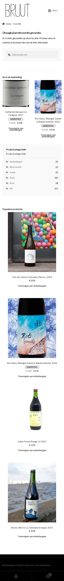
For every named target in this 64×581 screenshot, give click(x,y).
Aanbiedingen (16, 161)
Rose (12, 183)
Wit (11, 188)
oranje (12, 172)
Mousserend (15, 167)
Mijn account (16, 576)
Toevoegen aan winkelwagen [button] (15, 129)
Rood (12, 177)
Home (8, 23)
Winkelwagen (41, 573)
